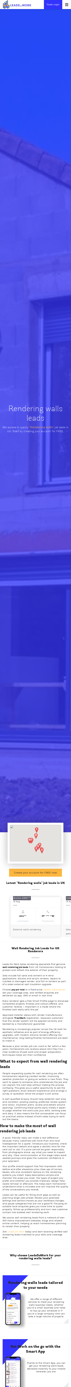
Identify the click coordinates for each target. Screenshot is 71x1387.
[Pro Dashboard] (16, 4)
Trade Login (53, 4)
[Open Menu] (67, 4)
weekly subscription (54, 989)
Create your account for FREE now (35, 872)
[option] (35, 917)
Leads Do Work (16, 1231)
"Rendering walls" (41, 427)
